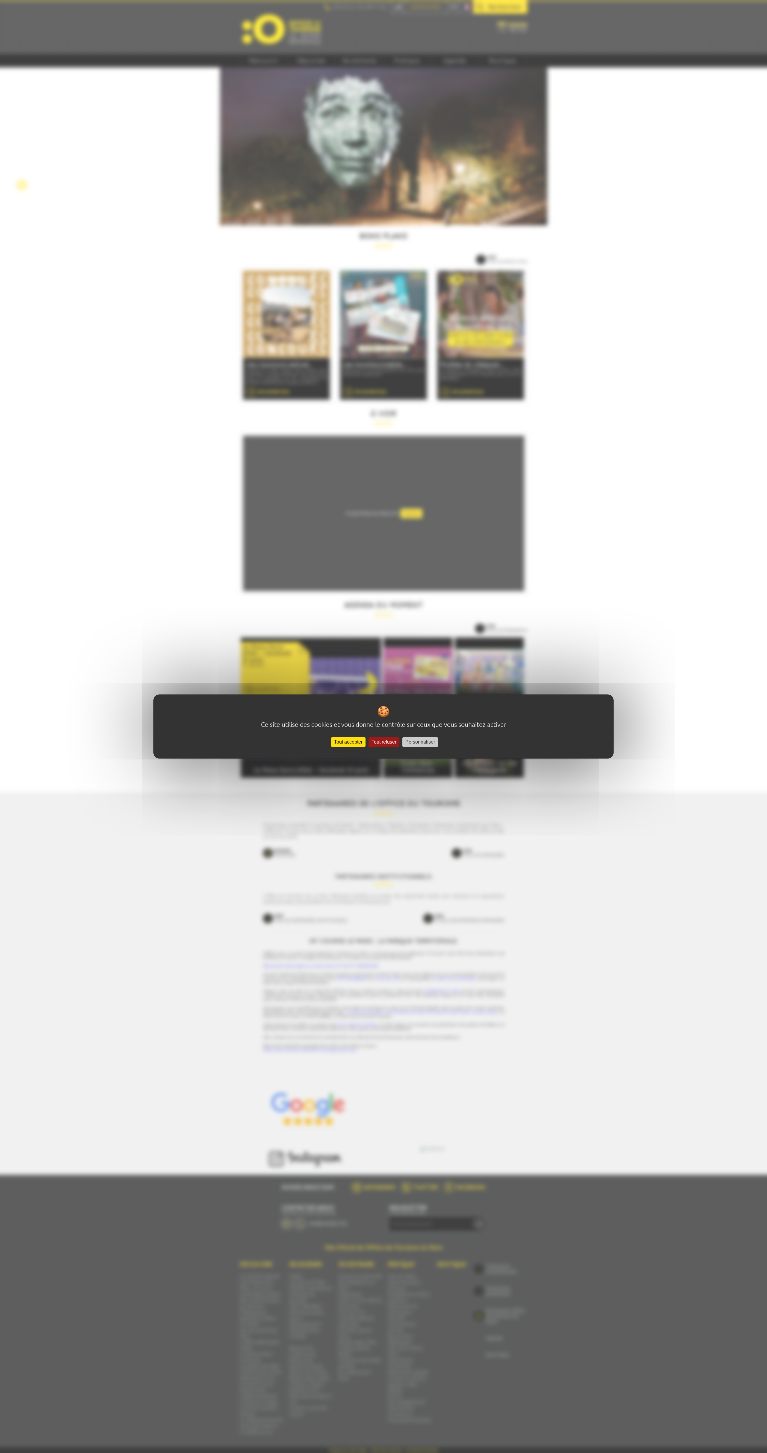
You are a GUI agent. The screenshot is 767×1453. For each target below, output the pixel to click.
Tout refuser (384, 741)
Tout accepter (348, 741)
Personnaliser (420, 741)
